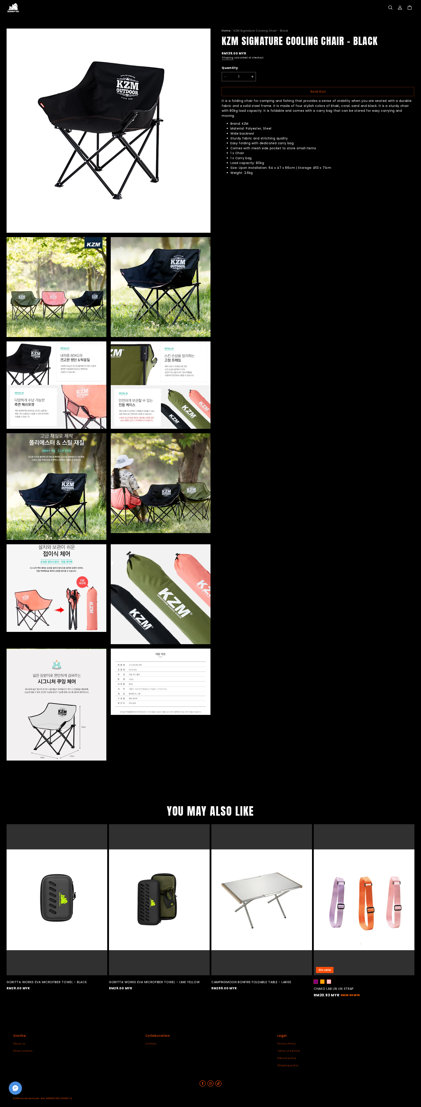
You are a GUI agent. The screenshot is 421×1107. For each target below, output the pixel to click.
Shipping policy (287, 1065)
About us (19, 1043)
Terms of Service (288, 1051)
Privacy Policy (286, 1043)
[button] (390, 7)
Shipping (227, 57)
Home (226, 30)
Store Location (23, 1051)
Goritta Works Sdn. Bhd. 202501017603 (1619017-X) (46, 1098)
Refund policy (286, 1058)
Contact (151, 1043)
